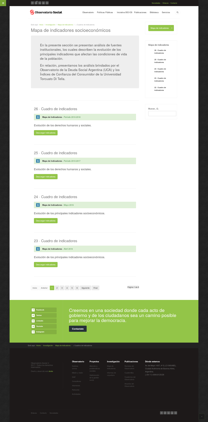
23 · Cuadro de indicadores (160, 79)
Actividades (76, 394)
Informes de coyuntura (111, 373)
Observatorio (88, 12)
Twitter (39, 315)
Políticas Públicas (105, 12)
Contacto (173, 3)
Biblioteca (154, 12)
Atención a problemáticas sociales (95, 368)
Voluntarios (76, 385)
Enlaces (166, 3)
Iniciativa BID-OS (124, 12)
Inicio (41, 24)
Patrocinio (75, 389)
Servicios (166, 12)
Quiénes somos (75, 367)
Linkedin (39, 321)
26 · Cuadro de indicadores (160, 51)
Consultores (76, 381)
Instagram (40, 332)
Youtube (39, 326)
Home (38, 345)
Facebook (40, 310)
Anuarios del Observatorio (129, 384)
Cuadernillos (129, 372)
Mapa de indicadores (65, 24)
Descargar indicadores (46, 132)
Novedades (156, 3)
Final (95, 288)
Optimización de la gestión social (94, 377)
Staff (73, 377)
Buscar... (152, 108)
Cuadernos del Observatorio (130, 378)
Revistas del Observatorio (129, 367)
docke (51, 371)
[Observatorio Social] (46, 12)
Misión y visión (77, 372)
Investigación (50, 24)
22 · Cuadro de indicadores (160, 88)
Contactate (78, 328)
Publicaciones (140, 12)
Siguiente (86, 288)
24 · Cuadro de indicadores (160, 70)
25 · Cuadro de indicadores (160, 60)
